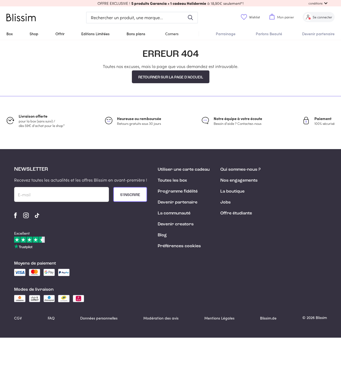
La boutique (232, 191)
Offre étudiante (236, 213)
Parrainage (226, 33)
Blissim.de (268, 318)
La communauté (174, 213)
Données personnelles (98, 318)
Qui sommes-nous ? (240, 169)
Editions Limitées (95, 33)
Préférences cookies (179, 246)
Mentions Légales (219, 318)
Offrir (59, 33)
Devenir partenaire (318, 33)
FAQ (51, 318)
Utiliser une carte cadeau (184, 169)
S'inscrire (130, 195)
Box (9, 33)
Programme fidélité (178, 191)
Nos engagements (239, 180)
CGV (18, 318)
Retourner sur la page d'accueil (170, 77)
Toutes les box (172, 180)
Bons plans (136, 33)
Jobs (225, 202)
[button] (170, 3)
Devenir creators (176, 224)
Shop (34, 33)
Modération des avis (160, 318)
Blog (162, 235)
